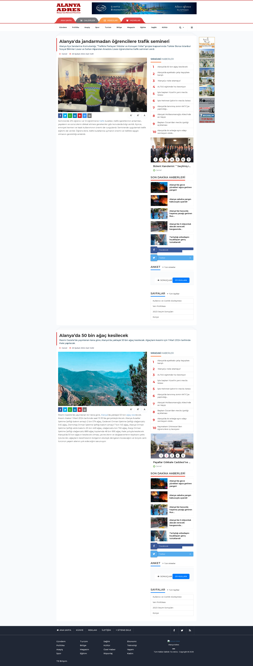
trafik (101, 121)
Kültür (165, 27)
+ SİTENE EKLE (123, 630)
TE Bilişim (61, 661)
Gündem (63, 27)
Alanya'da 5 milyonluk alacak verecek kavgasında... (180, 226)
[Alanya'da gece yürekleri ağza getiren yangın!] (159, 187)
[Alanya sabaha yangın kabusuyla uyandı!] (159, 200)
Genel (159, 170)
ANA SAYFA (66, 20)
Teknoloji (132, 645)
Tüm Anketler (170, 267)
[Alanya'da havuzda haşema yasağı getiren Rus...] (159, 213)
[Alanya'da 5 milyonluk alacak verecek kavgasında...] (159, 226)
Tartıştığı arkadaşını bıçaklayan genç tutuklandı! (179, 240)
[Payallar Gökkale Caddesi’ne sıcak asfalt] (172, 448)
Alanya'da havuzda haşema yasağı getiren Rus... (180, 213)
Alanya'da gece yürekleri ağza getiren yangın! (180, 187)
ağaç (128, 415)
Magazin (131, 27)
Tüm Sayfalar (174, 294)
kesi (134, 415)
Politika (75, 27)
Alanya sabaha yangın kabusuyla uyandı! (180, 200)
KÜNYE (79, 630)
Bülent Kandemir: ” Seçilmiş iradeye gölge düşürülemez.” (172, 166)
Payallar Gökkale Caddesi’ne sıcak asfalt (172, 462)
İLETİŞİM (106, 630)
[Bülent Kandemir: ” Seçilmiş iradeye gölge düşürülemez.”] (172, 151)
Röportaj (108, 653)
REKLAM (92, 630)
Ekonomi (132, 641)
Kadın (130, 653)
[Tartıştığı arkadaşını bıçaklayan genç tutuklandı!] (159, 239)
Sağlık (154, 27)
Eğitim (143, 27)
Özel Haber (110, 649)
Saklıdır (167, 652)
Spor (97, 27)
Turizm (108, 27)
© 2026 (191, 652)
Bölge (119, 27)
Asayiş (87, 27)
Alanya (104, 415)
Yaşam (130, 649)
